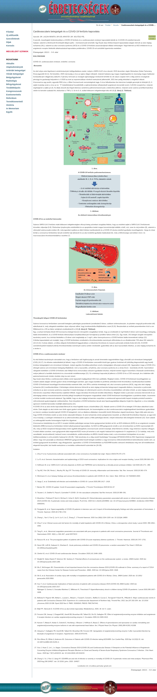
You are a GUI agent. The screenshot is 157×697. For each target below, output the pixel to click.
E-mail (152, 38)
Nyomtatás (152, 36)
